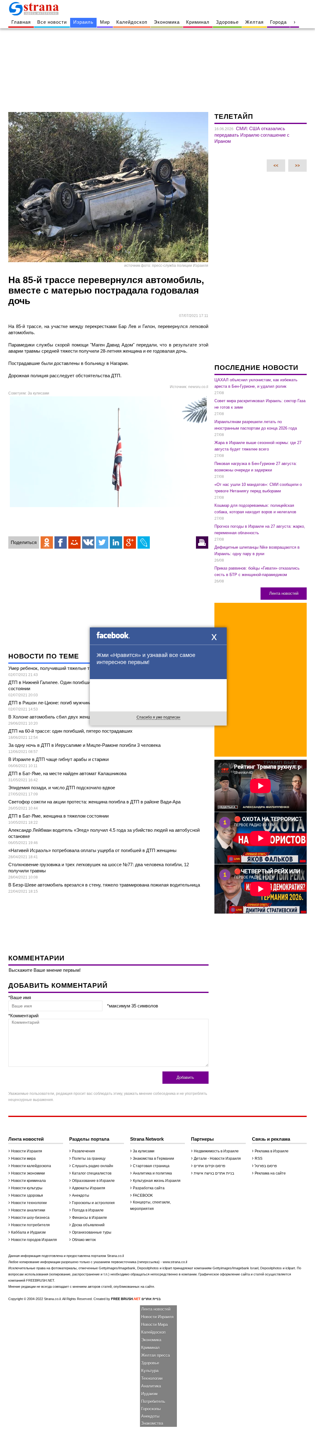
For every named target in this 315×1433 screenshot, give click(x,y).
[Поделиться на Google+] (130, 542)
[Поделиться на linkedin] (116, 542)
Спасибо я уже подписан (158, 717)
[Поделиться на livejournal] (144, 542)
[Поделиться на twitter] (102, 542)
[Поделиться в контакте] (88, 542)
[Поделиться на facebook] (60, 542)
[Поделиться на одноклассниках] (47, 542)
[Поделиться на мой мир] (74, 542)
